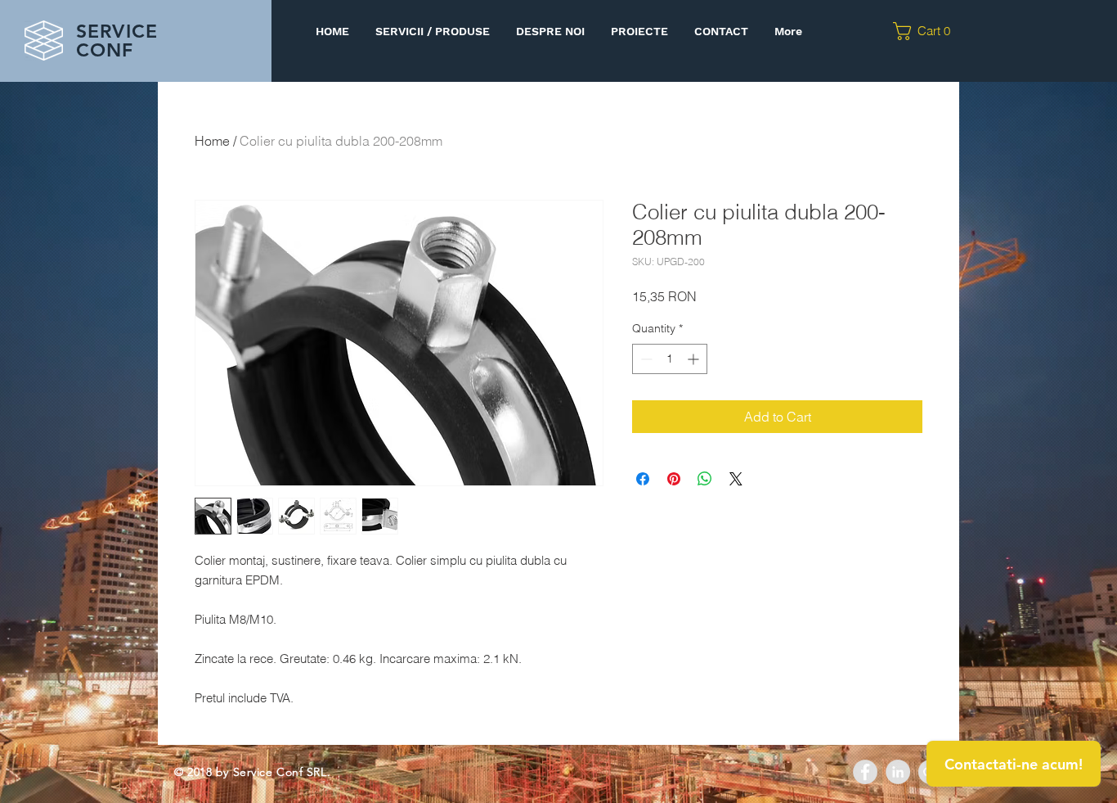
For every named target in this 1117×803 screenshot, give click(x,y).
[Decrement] (645, 359)
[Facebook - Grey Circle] (865, 772)
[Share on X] (736, 479)
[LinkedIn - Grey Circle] (898, 772)
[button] (927, 31)
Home (212, 141)
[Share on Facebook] (643, 479)
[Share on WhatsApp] (705, 479)
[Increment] (694, 359)
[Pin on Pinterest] (674, 479)
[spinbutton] (669, 359)
